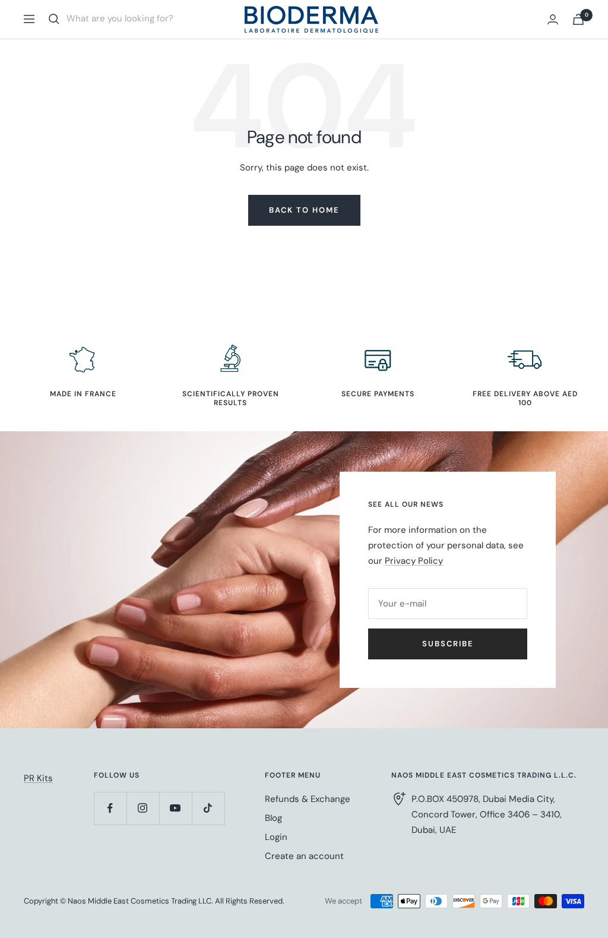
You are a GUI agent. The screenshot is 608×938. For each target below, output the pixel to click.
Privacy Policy (414, 561)
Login (276, 837)
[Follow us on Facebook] (110, 808)
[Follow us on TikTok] (208, 808)
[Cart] (578, 19)
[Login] (552, 19)
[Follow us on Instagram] (142, 808)
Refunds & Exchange (307, 799)
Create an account (304, 856)
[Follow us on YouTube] (175, 808)
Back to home (304, 210)
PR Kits (38, 778)
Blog (273, 818)
